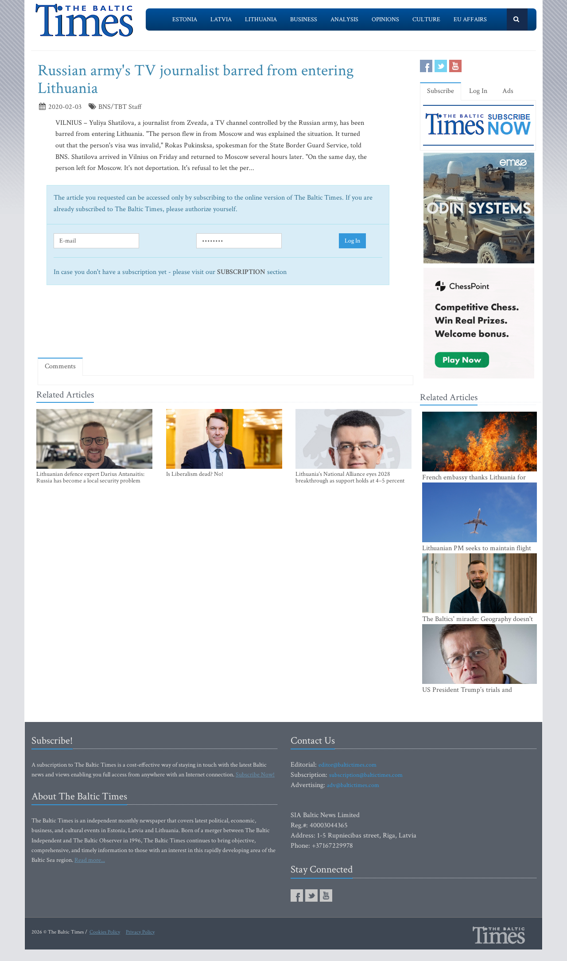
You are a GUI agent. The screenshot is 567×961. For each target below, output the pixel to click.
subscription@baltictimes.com (366, 775)
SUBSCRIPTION (241, 272)
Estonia (184, 19)
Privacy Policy (140, 932)
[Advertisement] (225, 325)
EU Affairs (470, 19)
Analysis (344, 19)
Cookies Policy (104, 932)
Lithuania (261, 19)
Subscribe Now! (255, 775)
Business (303, 19)
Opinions (385, 19)
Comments (60, 366)
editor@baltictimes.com (347, 765)
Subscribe (440, 91)
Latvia (221, 19)
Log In (352, 241)
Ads (507, 91)
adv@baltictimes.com (353, 785)
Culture (426, 19)
